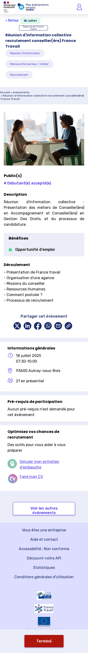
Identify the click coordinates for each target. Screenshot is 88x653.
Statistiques (44, 567)
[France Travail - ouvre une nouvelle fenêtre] (44, 608)
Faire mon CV (31, 476)
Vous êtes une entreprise (44, 530)
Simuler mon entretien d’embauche (39, 464)
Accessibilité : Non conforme (44, 549)
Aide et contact (44, 539)
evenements (21, 92)
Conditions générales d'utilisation (44, 577)
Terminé (44, 641)
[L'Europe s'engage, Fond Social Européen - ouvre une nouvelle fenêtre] (44, 595)
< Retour (12, 21)
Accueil (5, 92)
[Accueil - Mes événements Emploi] (33, 7)
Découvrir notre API (44, 558)
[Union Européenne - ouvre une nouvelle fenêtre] (44, 622)
